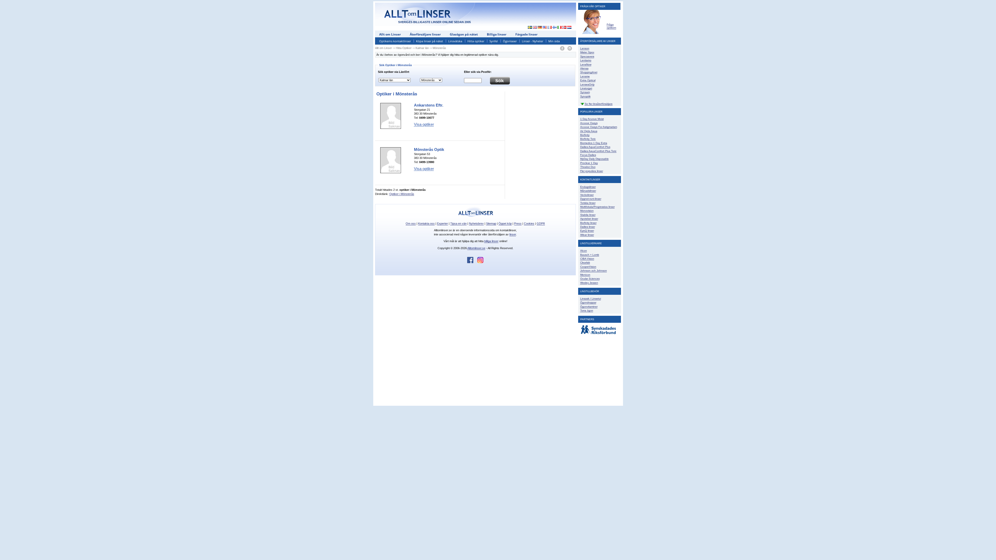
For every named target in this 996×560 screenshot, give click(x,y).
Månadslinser (588, 190)
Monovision (587, 210)
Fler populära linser (591, 171)
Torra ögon (586, 310)
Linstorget (586, 88)
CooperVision (588, 266)
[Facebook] (562, 48)
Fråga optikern (611, 26)
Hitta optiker (475, 41)
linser (512, 234)
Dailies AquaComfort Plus (595, 146)
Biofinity (585, 135)
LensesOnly (587, 84)
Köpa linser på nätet (429, 41)
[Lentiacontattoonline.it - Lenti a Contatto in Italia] (559, 28)
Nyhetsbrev (476, 223)
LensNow (585, 64)
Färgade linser (526, 34)
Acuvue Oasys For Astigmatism (598, 126)
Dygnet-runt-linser (590, 198)
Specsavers (587, 56)
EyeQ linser (587, 230)
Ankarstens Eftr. (428, 105)
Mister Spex (587, 52)
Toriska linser (588, 202)
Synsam (585, 92)
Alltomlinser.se (476, 248)
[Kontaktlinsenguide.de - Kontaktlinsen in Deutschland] (539, 28)
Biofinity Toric (588, 138)
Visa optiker (424, 124)
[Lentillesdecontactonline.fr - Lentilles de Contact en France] (549, 28)
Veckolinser (587, 194)
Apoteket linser (589, 218)
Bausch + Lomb (589, 254)
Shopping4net (588, 72)
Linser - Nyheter (532, 41)
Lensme (585, 76)
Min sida (554, 41)
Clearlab (585, 262)
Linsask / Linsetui (590, 298)
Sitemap (491, 223)
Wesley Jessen (589, 282)
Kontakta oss (426, 223)
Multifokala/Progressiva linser (597, 206)
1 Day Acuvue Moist (592, 118)
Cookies (529, 223)
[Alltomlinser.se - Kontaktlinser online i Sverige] (528, 28)
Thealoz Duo (588, 166)
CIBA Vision (587, 258)
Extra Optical (588, 80)
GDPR (541, 223)
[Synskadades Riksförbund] (598, 334)
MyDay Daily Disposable (594, 158)
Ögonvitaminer (589, 306)
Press (518, 223)
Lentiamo (585, 60)
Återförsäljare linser (425, 34)
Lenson (584, 48)
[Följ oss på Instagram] (480, 262)
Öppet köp (505, 223)
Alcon (583, 250)
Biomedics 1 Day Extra (593, 143)
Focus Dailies (588, 154)
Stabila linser (588, 214)
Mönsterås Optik (429, 149)
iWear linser (587, 234)
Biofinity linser (588, 222)
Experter (442, 223)
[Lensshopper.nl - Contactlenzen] (569, 28)
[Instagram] (569, 48)
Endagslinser (588, 186)
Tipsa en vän (458, 223)
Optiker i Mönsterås (401, 193)
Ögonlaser (510, 41)
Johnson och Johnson (593, 270)
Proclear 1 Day (589, 163)
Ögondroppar (588, 302)
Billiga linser (496, 34)
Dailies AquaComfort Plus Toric (598, 151)
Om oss (411, 223)
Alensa (584, 68)
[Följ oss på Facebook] (472, 262)
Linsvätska (455, 41)
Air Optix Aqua (588, 131)
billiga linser (491, 241)
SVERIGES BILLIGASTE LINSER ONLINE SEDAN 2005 (434, 22)
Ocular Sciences (590, 278)
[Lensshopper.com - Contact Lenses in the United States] (544, 28)
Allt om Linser (390, 34)
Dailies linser (587, 226)
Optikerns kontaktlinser (395, 41)
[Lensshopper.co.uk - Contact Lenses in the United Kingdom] (534, 28)
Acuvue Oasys (589, 123)
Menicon (585, 274)
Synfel (493, 41)
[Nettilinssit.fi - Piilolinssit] (554, 28)
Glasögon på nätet (464, 34)
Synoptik (585, 96)
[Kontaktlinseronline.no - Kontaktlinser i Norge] (564, 28)
